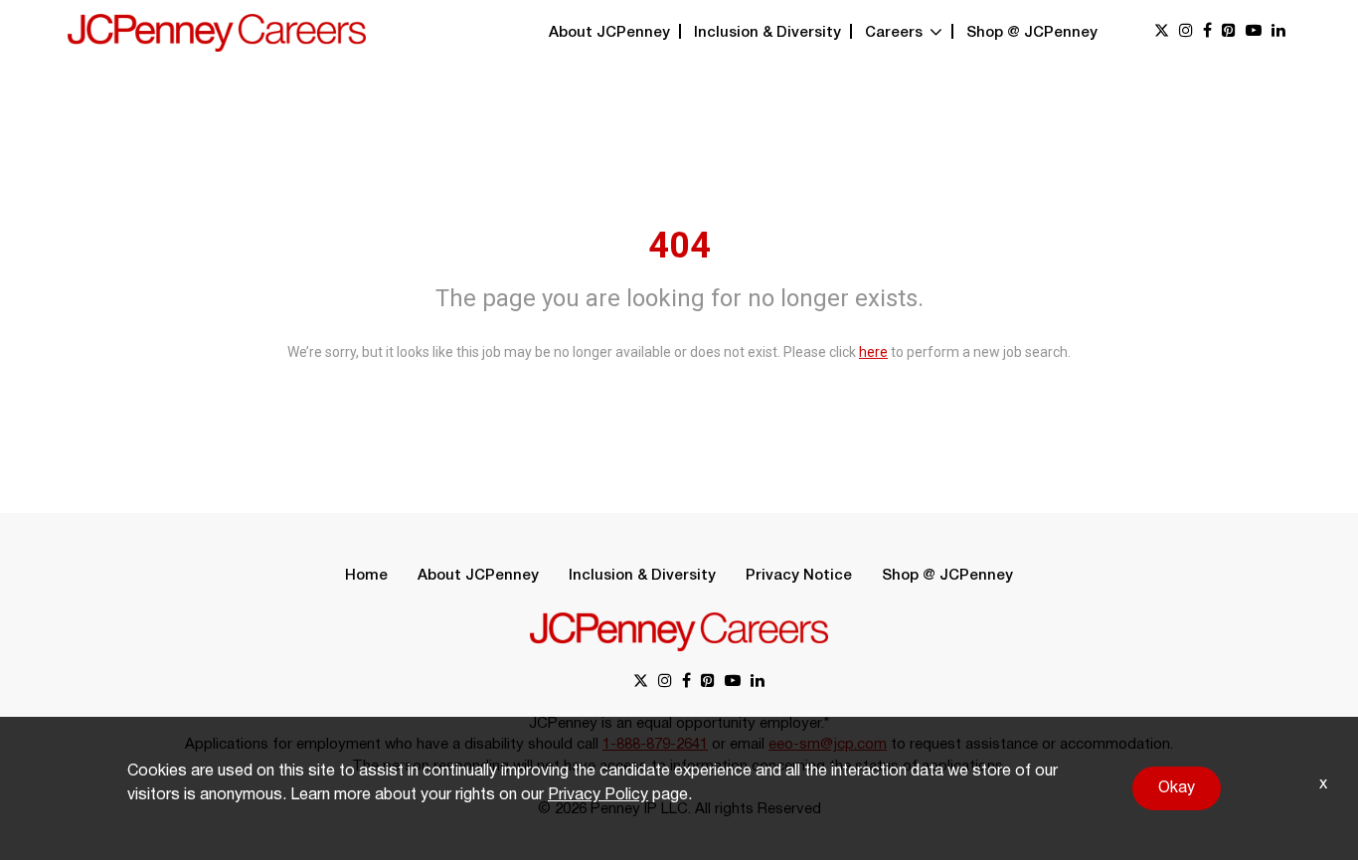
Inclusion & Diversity (767, 33)
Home (366, 576)
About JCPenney (609, 33)
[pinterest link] (1229, 32)
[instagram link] (1186, 32)
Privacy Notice (799, 576)
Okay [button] (1176, 788)
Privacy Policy (598, 795)
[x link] (1161, 32)
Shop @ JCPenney (1032, 33)
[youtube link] (1254, 32)
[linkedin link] (1278, 32)
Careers (896, 33)
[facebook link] (1207, 32)
